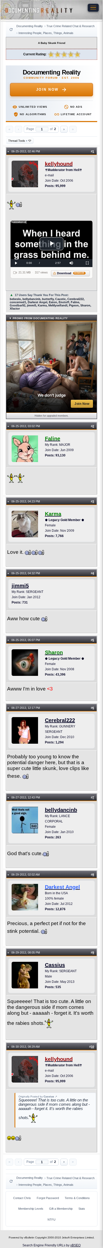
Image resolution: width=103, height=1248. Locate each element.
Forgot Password (48, 1198)
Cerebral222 (60, 720)
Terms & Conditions (77, 1198)
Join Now (47, 89)
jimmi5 (20, 586)
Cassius (55, 965)
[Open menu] (93, 8)
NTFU (51, 1219)
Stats (81, 1208)
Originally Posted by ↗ (37, 1096)
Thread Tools (17, 140)
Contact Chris (22, 1198)
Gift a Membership (61, 1208)
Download (70, 273)
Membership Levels (30, 1208)
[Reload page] (11, 29)
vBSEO (75, 1245)
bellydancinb (61, 810)
